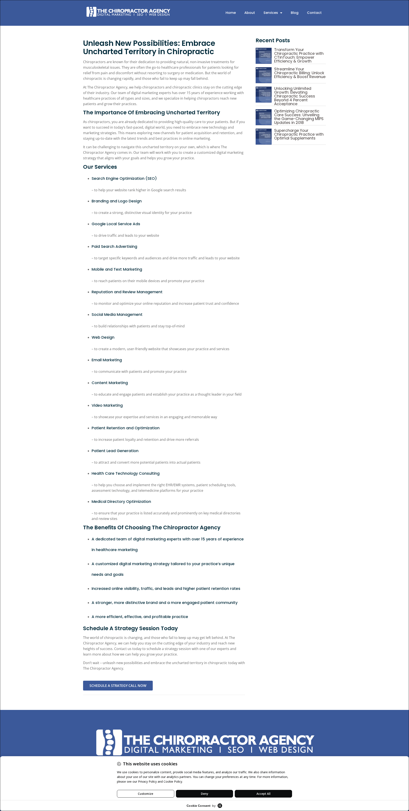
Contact (314, 12)
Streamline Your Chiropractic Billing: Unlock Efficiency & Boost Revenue (299, 72)
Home (231, 12)
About (249, 12)
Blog (294, 12)
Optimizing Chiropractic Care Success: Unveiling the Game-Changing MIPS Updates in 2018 (299, 116)
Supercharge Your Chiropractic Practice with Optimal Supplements (299, 134)
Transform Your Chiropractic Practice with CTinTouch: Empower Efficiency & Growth (299, 55)
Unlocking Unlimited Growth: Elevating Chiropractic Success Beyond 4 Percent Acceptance (294, 96)
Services (271, 12)
